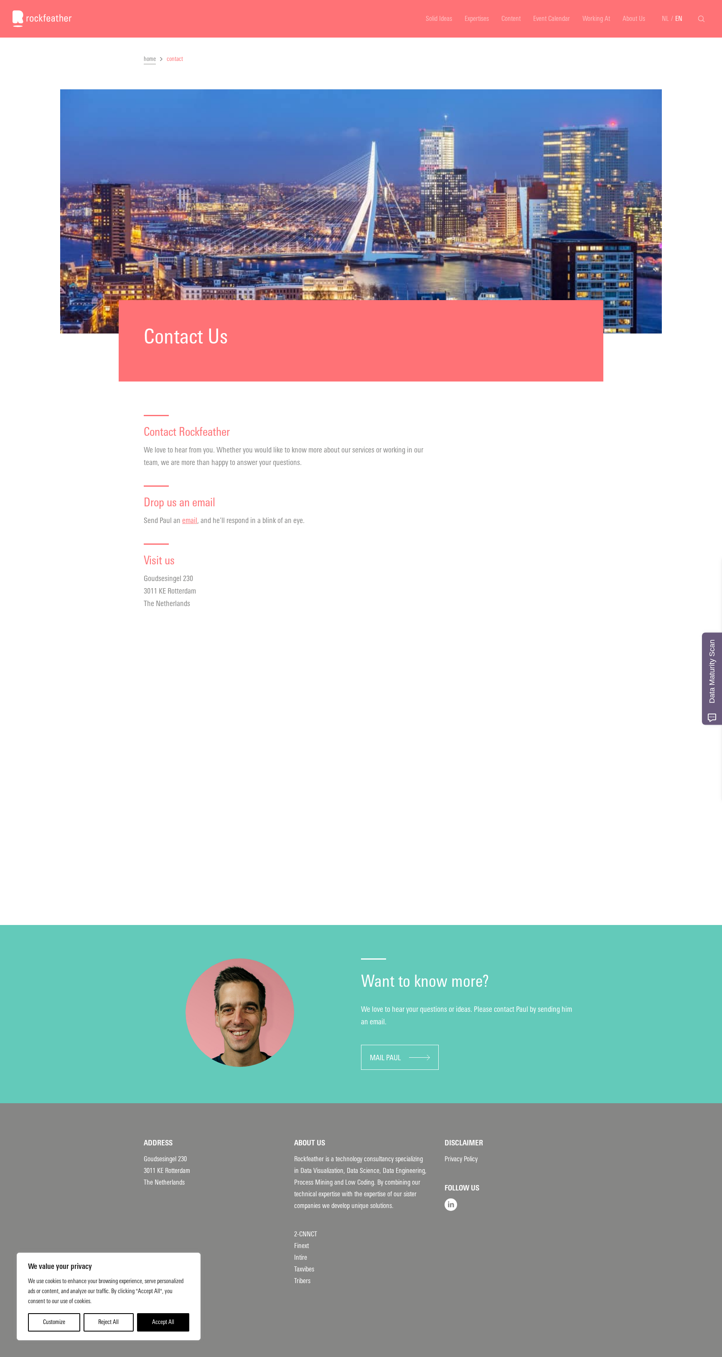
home (150, 59)
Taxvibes (304, 1269)
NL (665, 19)
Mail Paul (385, 1057)
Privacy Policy (461, 1159)
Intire (300, 1257)
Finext (301, 1246)
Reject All (108, 1322)
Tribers (302, 1281)
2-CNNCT (305, 1234)
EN (678, 19)
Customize (54, 1322)
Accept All (163, 1322)
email (189, 520)
